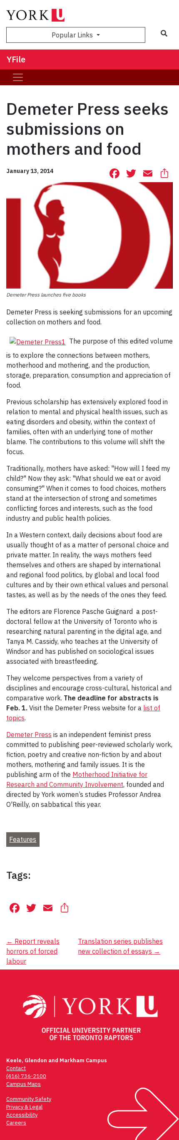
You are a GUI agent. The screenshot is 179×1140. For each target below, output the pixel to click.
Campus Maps (23, 1084)
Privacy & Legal (24, 1106)
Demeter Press (29, 734)
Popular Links (73, 35)
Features (22, 839)
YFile (16, 59)
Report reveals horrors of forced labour (33, 951)
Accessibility (21, 1114)
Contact (16, 1068)
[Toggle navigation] (18, 77)
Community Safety (28, 1099)
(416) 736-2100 (26, 1076)
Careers (16, 1122)
